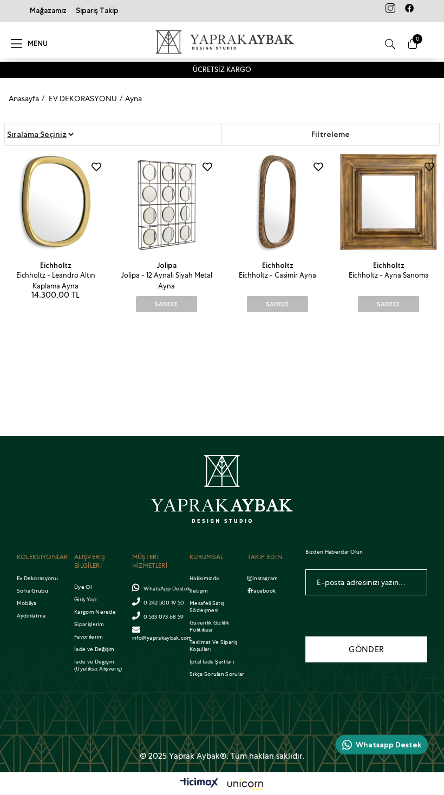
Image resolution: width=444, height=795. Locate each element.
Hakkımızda (204, 578)
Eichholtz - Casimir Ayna (277, 275)
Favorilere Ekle (96, 167)
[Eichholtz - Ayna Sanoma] (388, 202)
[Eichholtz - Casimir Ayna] (277, 202)
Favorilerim (88, 636)
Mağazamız (48, 10)
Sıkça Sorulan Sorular (217, 674)
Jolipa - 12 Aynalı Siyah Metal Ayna (166, 281)
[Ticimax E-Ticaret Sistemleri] (222, 785)
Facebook (263, 590)
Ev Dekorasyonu (37, 578)
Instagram (265, 578)
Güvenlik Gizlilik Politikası (209, 626)
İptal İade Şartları (212, 661)
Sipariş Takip (97, 10)
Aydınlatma (31, 615)
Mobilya (27, 603)
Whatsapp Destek (388, 745)
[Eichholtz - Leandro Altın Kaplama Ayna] (55, 202)
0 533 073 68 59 (163, 616)
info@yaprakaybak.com (162, 637)
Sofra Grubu (32, 590)
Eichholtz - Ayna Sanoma (389, 275)
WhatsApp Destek (166, 588)
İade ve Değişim (94, 649)
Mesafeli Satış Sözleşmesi (207, 607)
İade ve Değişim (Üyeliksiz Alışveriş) (98, 665)
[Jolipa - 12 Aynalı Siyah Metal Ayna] (166, 202)
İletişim (199, 590)
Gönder (366, 649)
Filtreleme (330, 134)
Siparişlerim (89, 624)
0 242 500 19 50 (164, 602)
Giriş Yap (85, 599)
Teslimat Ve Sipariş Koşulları (213, 646)
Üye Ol (83, 586)
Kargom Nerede (95, 611)
